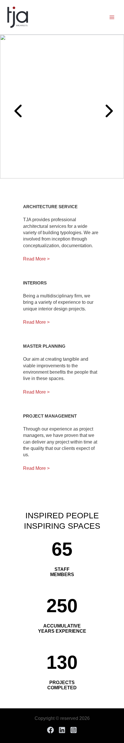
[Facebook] (50, 730)
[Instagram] (73, 730)
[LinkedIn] (62, 730)
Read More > (36, 258)
